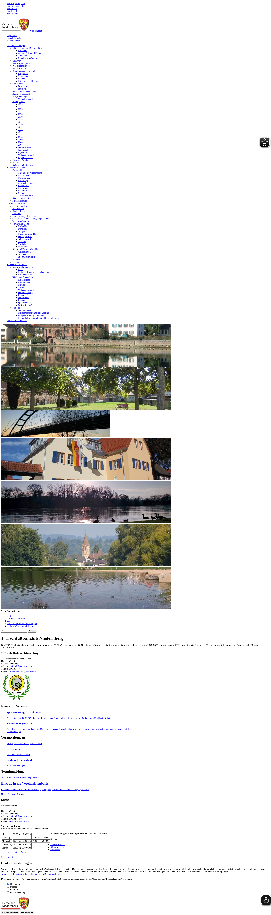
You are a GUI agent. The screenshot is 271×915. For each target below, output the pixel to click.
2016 (20, 124)
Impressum (12, 35)
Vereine (15, 262)
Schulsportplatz (25, 236)
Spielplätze (23, 254)
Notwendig (15, 884)
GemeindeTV (24, 55)
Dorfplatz (22, 229)
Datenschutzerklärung (16, 852)
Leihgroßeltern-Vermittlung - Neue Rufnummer (39, 318)
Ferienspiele (23, 150)
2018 (20, 119)
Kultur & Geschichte (16, 168)
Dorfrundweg (24, 178)
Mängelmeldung (25, 99)
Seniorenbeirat (24, 310)
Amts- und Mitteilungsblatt (24, 91)
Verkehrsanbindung (21, 221)
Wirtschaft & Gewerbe (17, 320)
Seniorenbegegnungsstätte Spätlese (33, 313)
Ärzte (20, 269)
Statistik (13, 887)
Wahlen (21, 78)
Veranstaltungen (19, 206)
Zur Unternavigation (16, 6)
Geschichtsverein (25, 196)
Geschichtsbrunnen (26, 183)
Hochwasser (23, 188)
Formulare (22, 86)
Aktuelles (22, 50)
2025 (20, 104)
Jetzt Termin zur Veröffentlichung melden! (20, 777)
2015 (20, 127)
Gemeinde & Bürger (16, 45)
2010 (20, 137)
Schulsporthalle (25, 239)
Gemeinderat (23, 76)
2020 (20, 114)
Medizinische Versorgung (23, 267)
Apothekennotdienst (27, 274)
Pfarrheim (22, 246)
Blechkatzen (23, 185)
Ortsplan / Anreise (20, 160)
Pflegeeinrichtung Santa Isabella (32, 315)
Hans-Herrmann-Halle (28, 234)
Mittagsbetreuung (26, 155)
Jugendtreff (23, 152)
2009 (20, 139)
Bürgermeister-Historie (28, 81)
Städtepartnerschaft (20, 198)
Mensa (21, 287)
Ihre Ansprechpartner (21, 63)
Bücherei (16, 259)
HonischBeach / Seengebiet (24, 216)
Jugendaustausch (25, 157)
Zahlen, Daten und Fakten (29, 53)
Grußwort (16, 61)
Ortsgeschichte (19, 170)
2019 (20, 117)
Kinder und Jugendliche (23, 277)
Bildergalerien (18, 101)
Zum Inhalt (12, 8)
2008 (20, 142)
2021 (20, 111)
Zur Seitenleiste (14, 11)
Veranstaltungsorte (20, 224)
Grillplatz (22, 231)
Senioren (16, 308)
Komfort (14, 889)
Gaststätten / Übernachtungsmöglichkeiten (31, 218)
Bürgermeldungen (20, 96)
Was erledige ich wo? (21, 66)
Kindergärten (24, 282)
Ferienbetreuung (25, 147)
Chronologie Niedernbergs (30, 173)
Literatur (22, 193)
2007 (20, 145)
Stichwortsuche (19, 68)
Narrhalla (22, 244)
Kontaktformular (14, 38)
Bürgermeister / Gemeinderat (25, 71)
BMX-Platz (23, 226)
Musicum (22, 241)
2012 (20, 132)
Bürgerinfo (23, 73)
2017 (20, 122)
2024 (20, 106)
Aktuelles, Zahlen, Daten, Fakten (27, 48)
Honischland (23, 175)
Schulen (21, 285)
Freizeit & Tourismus (16, 203)
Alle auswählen (27, 912)
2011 (20, 134)
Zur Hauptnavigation (16, 3)
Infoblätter (22, 89)
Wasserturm (23, 190)
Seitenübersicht (13, 40)
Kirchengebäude (19, 201)
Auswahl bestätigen (10, 912)
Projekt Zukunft (25, 305)
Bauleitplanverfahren (27, 58)
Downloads (17, 83)
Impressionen (18, 208)
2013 (20, 129)
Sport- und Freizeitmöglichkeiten (27, 249)
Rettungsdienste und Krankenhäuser (34, 272)
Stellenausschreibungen (22, 165)
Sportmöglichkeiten (26, 257)
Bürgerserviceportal (21, 94)
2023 (20, 109)
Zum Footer (12, 13)
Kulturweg (23, 180)
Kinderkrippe (24, 280)
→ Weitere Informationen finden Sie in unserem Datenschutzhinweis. (32, 874)
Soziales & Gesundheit (17, 264)
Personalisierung (17, 892)
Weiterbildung (24, 252)
